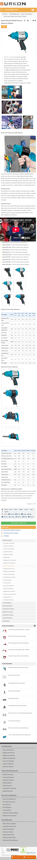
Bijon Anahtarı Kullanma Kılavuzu (12, 530)
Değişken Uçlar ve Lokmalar (10, 560)
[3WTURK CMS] (31, 853)
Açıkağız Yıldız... (7, 557)
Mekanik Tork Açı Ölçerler (9, 591)
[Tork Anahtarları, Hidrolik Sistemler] (13, 6)
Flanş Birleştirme (7, 807)
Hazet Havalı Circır (8, 597)
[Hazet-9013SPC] (10, 387)
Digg (30, 514)
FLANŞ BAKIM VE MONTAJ (8, 609)
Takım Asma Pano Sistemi (14, 675)
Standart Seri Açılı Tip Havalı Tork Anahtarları (18, 656)
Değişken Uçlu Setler (8, 554)
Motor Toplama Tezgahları (9, 823)
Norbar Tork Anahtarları (9, 548)
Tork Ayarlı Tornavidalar (9, 543)
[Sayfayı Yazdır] (28, 21)
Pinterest (31, 517)
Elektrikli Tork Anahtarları (9, 563)
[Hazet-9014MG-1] (10, 427)
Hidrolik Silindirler (7, 783)
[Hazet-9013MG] (10, 407)
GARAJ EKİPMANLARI (7, 618)
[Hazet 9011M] (7, 279)
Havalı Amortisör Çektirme (14, 691)
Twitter (18, 514)
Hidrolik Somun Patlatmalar (10, 815)
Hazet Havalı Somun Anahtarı (11, 533)
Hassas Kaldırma (7, 810)
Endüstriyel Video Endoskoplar (10, 840)
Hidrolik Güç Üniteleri (8, 780)
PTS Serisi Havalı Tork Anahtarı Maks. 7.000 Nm (19, 629)
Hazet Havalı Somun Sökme (10, 594)
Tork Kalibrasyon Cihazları (9, 577)
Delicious (19, 517)
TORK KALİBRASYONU (7, 606)
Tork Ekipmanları (7, 746)
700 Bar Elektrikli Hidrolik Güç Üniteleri (17, 705)
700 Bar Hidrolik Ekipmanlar (10, 771)
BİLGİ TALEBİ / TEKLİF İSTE (18, 523)
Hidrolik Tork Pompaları (9, 574)
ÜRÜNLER (4, 14)
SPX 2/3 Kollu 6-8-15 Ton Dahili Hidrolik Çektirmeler (20, 713)
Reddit (25, 517)
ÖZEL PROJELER (6, 621)
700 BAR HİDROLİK (7, 602)
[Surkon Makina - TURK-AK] (12, 853)
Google (24, 514)
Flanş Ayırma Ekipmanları (9, 795)
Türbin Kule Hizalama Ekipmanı (10, 813)
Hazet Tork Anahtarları (9, 546)
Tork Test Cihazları (8, 580)
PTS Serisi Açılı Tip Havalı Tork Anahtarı (17, 636)
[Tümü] (35, 626)
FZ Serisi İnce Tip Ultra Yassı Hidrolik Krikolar (18, 728)
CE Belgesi (6, 536)
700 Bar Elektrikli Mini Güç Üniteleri (16, 683)
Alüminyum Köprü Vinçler (9, 837)
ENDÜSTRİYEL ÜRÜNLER (8, 615)
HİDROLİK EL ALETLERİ (8, 612)
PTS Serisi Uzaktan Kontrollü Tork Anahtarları (18, 643)
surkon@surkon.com (30, 857)
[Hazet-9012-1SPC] (7, 292)
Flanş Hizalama (6, 804)
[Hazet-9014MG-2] (10, 446)
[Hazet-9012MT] (7, 306)
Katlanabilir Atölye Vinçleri (9, 826)
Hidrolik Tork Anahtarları (9, 571)
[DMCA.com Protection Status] (23, 853)
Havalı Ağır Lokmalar (8, 766)
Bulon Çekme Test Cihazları (9, 788)
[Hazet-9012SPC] (19, 279)
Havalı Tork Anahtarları (26, 14)
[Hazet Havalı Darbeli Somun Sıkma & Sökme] (18, 54)
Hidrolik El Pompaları (8, 774)
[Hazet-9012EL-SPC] (19, 306)
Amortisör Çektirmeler (8, 829)
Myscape (5, 517)
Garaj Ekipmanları (7, 820)
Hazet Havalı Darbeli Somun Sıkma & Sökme (15, 16)
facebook (12, 514)
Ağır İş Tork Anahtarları (9, 585)
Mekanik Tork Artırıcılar (9, 568)
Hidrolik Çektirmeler (8, 791)
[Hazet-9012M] (19, 292)
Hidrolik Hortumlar (7, 785)
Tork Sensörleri (7, 583)
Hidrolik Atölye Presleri (8, 834)
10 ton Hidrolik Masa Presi (14, 720)
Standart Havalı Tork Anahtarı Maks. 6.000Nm (18, 649)
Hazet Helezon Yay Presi (13, 698)
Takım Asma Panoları (8, 832)
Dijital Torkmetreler (8, 551)
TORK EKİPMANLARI (14, 14)
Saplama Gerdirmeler (8, 588)
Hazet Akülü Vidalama (9, 600)
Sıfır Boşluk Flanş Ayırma (9, 802)
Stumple (12, 517)
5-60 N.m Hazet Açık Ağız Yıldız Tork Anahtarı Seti (19, 734)
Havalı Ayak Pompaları (8, 777)
